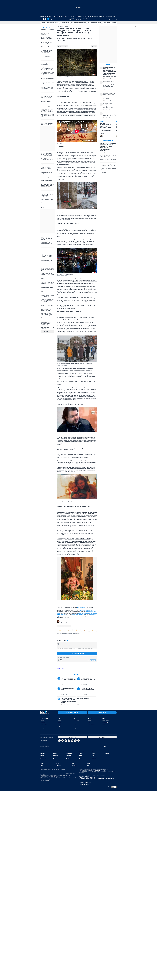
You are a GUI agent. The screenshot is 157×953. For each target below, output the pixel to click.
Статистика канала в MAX (46, 732)
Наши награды (43, 724)
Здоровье (60, 732)
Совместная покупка (58, 16)
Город (59, 724)
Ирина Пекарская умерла (78, 614)
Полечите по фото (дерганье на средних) (87, 688)
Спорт (103, 718)
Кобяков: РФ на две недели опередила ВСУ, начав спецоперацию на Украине (68, 700)
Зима (75, 718)
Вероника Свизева (65, 620)
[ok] (66, 740)
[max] (72, 740)
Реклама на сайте (44, 718)
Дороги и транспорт (62, 726)
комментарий (63, 46)
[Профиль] (115, 19)
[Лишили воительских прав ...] (59, 691)
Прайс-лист (42, 720)
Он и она (90, 718)
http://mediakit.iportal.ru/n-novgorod (100, 770)
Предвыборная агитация (45, 730)
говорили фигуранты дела (86, 610)
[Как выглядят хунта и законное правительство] (59, 681)
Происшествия (91, 724)
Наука (75, 728)
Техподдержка (43, 728)
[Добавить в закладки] (92, 46)
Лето (75, 724)
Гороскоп (89, 16)
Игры (104, 16)
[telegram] (59, 740)
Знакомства (66, 16)
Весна (59, 722)
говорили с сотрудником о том (64, 608)
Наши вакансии (43, 726)
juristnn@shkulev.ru (68, 779)
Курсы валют (95, 16)
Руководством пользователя (84, 776)
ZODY (114, 16)
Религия (90, 730)
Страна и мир (105, 722)
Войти (61, 660)
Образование (77, 732)
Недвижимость (48, 16)
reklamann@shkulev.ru (104, 769)
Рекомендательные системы (84, 784)
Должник (68, 625)
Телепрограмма (78, 16)
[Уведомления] (112, 19)
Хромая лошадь (61, 625)
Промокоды (109, 16)
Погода (72, 16)
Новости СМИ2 (60, 668)
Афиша (84, 16)
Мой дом (76, 726)
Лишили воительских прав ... (67, 688)
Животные (60, 730)
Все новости (47, 27)
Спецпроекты (105, 728)
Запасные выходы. (83, 698)
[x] (75, 740)
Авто (59, 718)
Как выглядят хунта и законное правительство (68, 678)
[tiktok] (78, 740)
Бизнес (59, 720)
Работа (89, 726)
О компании (43, 722)
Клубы (100, 16)
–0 (95, 650)
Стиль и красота (105, 720)
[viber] (69, 740)
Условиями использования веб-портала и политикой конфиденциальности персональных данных (96, 778)
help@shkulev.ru (48, 780)
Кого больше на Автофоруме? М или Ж (88, 678)
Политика (90, 722)
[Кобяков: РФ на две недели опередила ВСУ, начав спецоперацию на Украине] (59, 701)
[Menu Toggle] (41, 19)
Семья (89, 732)
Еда (59, 728)
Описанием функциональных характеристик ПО (87, 777)
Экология (104, 724)
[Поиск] (109, 19)
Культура (76, 722)
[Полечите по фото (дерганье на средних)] (79, 691)
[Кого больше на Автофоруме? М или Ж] (79, 681)
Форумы (42, 16)
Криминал (76, 720)
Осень (89, 720)
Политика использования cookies (85, 782)
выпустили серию (81, 607)
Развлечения (91, 728)
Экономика (104, 726)
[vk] (62, 740)
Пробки (78, 19)
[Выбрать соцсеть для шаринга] (95, 46)
